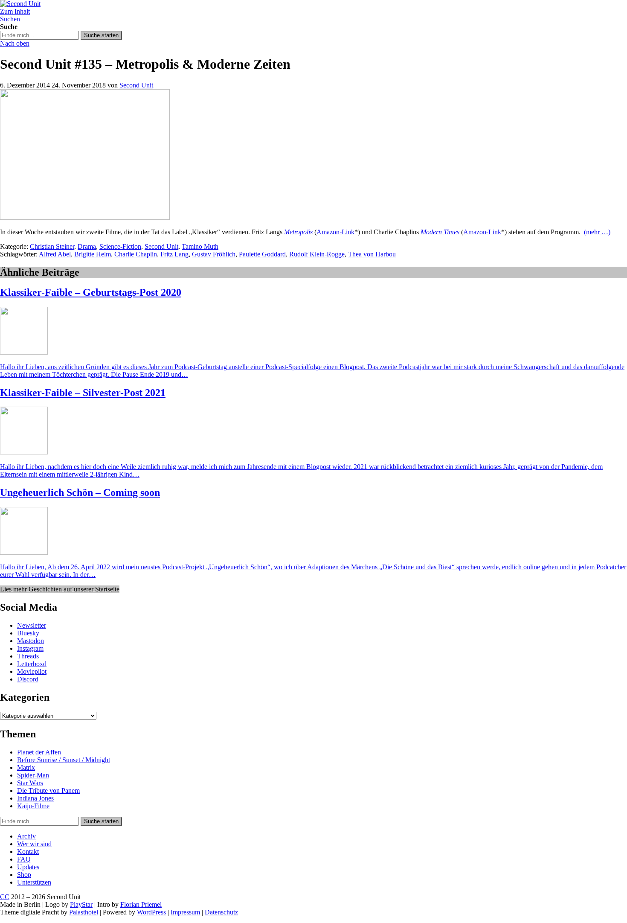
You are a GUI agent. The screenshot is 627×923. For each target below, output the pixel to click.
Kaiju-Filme (33, 805)
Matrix (26, 767)
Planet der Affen (39, 752)
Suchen (10, 19)
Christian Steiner (52, 246)
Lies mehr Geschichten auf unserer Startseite (59, 589)
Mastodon (30, 640)
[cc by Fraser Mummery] (85, 217)
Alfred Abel (55, 254)
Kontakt (28, 851)
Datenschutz (221, 912)
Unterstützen (34, 882)
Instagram (30, 648)
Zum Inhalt (15, 11)
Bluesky (28, 633)
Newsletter (31, 625)
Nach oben (14, 43)
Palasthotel (83, 912)
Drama (87, 246)
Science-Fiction (120, 246)
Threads (28, 656)
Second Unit (136, 85)
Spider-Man (33, 775)
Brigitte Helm (92, 254)
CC (4, 896)
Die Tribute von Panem (48, 790)
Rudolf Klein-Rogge (317, 254)
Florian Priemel (141, 904)
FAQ (24, 859)
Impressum (185, 912)
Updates (28, 867)
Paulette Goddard (262, 254)
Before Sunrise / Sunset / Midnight (63, 759)
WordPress (151, 912)
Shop (24, 874)
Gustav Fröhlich (213, 254)
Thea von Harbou (372, 254)
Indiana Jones (35, 798)
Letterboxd (31, 663)
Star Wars (30, 782)
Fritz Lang (174, 254)
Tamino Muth (200, 246)
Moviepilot (31, 671)
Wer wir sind (34, 843)
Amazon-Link (335, 232)
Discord (27, 679)
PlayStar (81, 904)
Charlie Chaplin (135, 254)
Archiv (26, 836)
